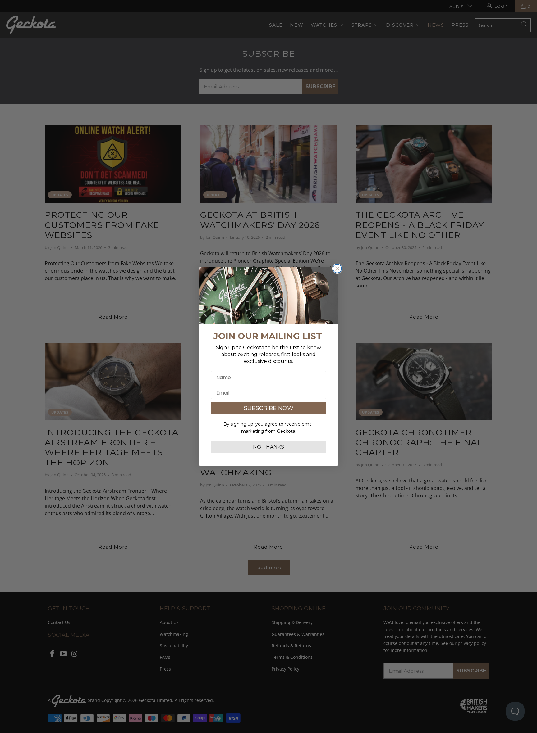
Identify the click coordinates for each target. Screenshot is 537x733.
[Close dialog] (337, 268)
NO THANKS (268, 447)
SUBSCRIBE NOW (268, 408)
